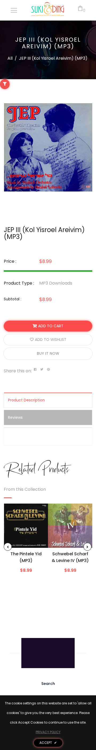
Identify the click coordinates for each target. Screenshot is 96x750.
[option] (48, 147)
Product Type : (19, 283)
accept (48, 742)
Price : (10, 261)
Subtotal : (12, 299)
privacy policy (48, 732)
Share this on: (18, 371)
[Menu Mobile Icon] (14, 10)
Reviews (15, 417)
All (10, 58)
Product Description (26, 400)
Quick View (26, 540)
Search (48, 683)
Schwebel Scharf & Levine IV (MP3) (70, 557)
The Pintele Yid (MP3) (26, 557)
